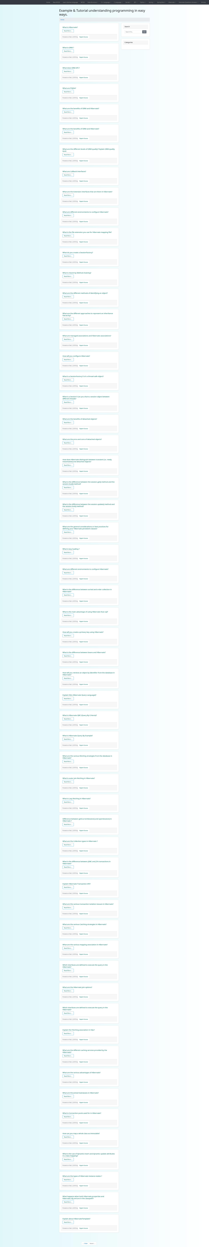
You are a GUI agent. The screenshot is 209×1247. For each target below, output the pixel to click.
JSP (135, 2)
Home (48, 2)
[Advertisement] (89, 1238)
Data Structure (92, 2)
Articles (203, 2)
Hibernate (171, 2)
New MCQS (56, 2)
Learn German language (70, 2)
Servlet (127, 2)
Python (142, 2)
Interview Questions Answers (188, 2)
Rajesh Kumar (83, 37)
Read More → (68, 31)
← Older (85, 1243)
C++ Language (105, 2)
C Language (118, 2)
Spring (151, 2)
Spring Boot (161, 2)
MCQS (83, 2)
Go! (144, 32)
